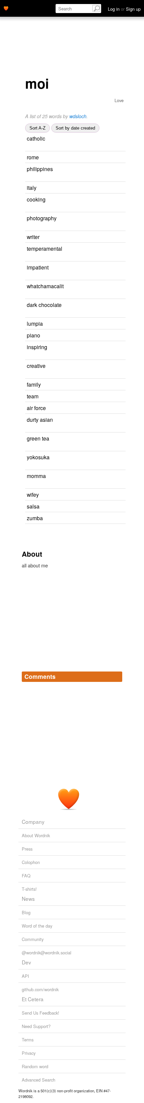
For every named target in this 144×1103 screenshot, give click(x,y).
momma (36, 475)
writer (33, 236)
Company (33, 821)
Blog (26, 912)
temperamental (44, 248)
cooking (36, 199)
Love (119, 100)
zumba (35, 518)
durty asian (40, 419)
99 (111, 385)
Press (27, 849)
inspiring (37, 346)
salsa (33, 506)
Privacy (28, 1053)
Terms (27, 1039)
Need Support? (36, 1026)
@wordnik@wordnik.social (46, 952)
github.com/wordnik (40, 989)
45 (110, 237)
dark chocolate (44, 304)
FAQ (26, 875)
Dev (26, 962)
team (33, 396)
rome (33, 157)
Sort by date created (75, 128)
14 (107, 188)
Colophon (31, 862)
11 (32, 258)
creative (36, 365)
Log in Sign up (124, 9)
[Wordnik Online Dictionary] (6, 8)
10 (116, 476)
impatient (38, 267)
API (25, 976)
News (28, 898)
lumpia (35, 323)
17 (120, 439)
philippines (40, 168)
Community (33, 939)
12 (109, 157)
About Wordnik (36, 835)
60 (116, 366)
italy (32, 187)
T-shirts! (29, 889)
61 (111, 335)
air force (36, 407)
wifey (33, 494)
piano (33, 335)
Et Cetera (33, 999)
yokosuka (38, 457)
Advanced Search (38, 1080)
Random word (35, 1066)
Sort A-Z (37, 128)
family (34, 384)
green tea (38, 438)
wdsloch (77, 116)
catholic (36, 138)
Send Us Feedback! (40, 1013)
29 (27, 227)
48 (109, 396)
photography (42, 218)
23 (118, 347)
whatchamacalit (45, 286)
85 (116, 139)
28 (119, 267)
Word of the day (37, 926)
